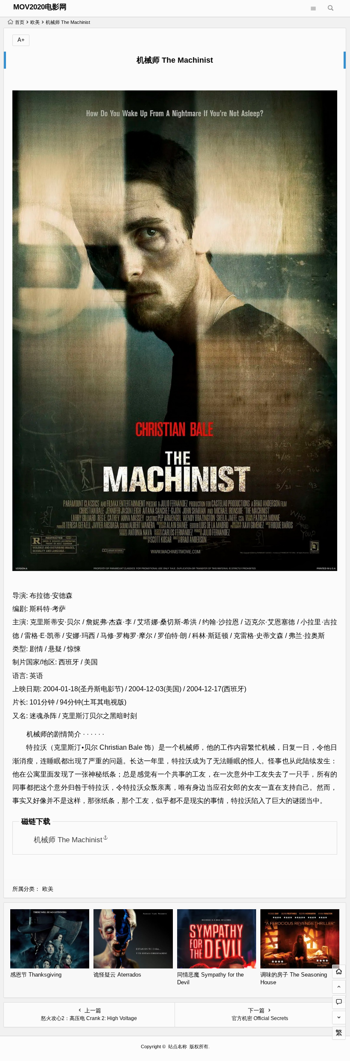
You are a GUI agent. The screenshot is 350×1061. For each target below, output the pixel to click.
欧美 (35, 22)
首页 (19, 22)
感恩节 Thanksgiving (35, 974)
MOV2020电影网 (40, 7)
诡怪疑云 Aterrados (117, 974)
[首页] (339, 971)
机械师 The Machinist (68, 839)
